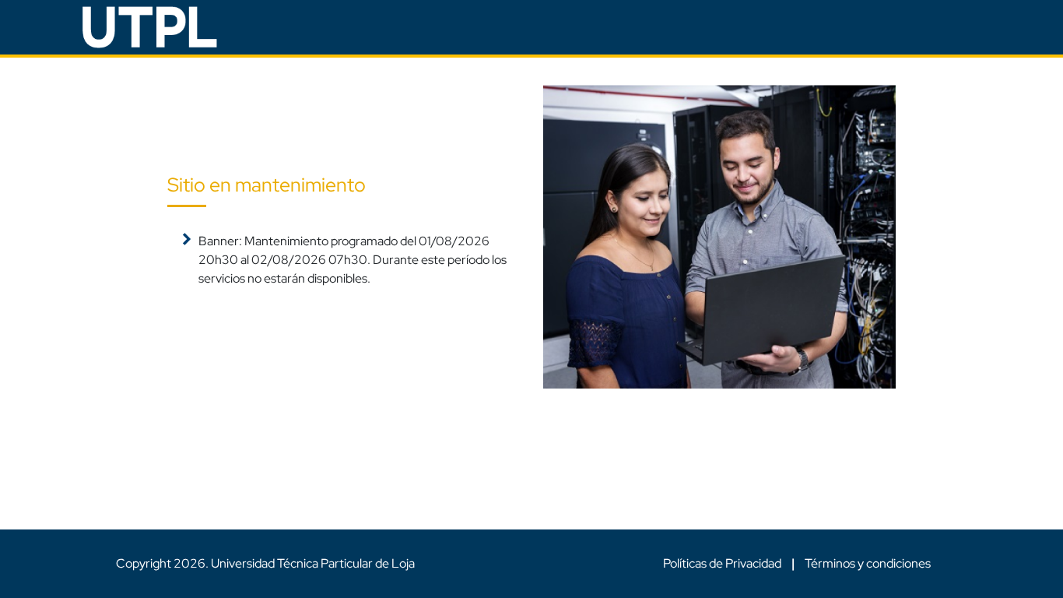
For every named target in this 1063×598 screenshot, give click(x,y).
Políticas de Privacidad (723, 563)
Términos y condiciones (868, 563)
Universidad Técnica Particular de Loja (313, 563)
